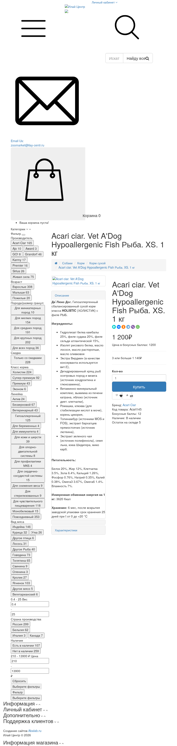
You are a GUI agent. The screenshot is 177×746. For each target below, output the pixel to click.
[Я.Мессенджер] (114, 327)
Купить (139, 386)
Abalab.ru (34, 730)
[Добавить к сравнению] (127, 395)
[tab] (78, 295)
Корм (81, 263)
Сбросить (19, 681)
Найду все (136, 58)
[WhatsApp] (138, 327)
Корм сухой (97, 263)
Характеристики (66, 530)
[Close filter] (23, 234)
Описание (62, 295)
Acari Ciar (129, 405)
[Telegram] (128, 327)
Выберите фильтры (26, 686)
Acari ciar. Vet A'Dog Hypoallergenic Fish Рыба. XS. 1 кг (96, 267)
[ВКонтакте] (119, 327)
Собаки (67, 263)
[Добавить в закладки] (117, 395)
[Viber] (133, 327)
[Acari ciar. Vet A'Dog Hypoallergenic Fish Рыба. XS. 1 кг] (78, 281)
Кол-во (117, 371)
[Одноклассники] (123, 327)
